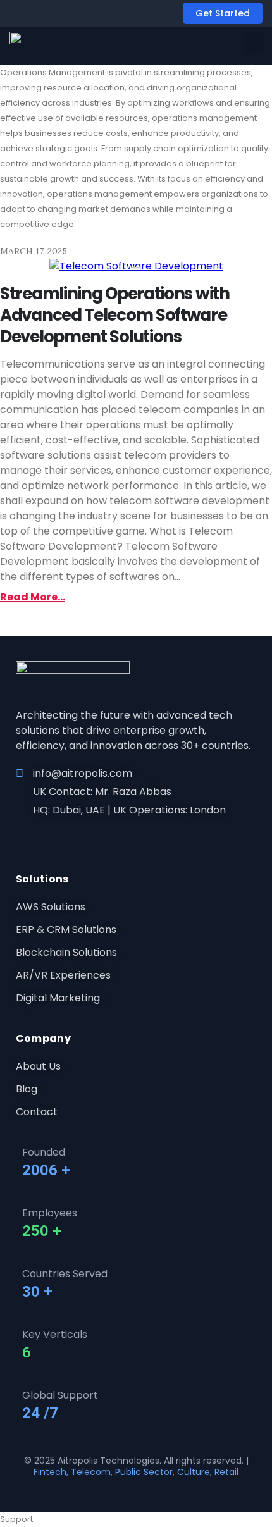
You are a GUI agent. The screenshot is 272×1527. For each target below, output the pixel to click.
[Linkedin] (43, 836)
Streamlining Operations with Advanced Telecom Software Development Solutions (115, 315)
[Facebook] (21, 836)
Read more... (32, 597)
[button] (254, 42)
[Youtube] (64, 836)
